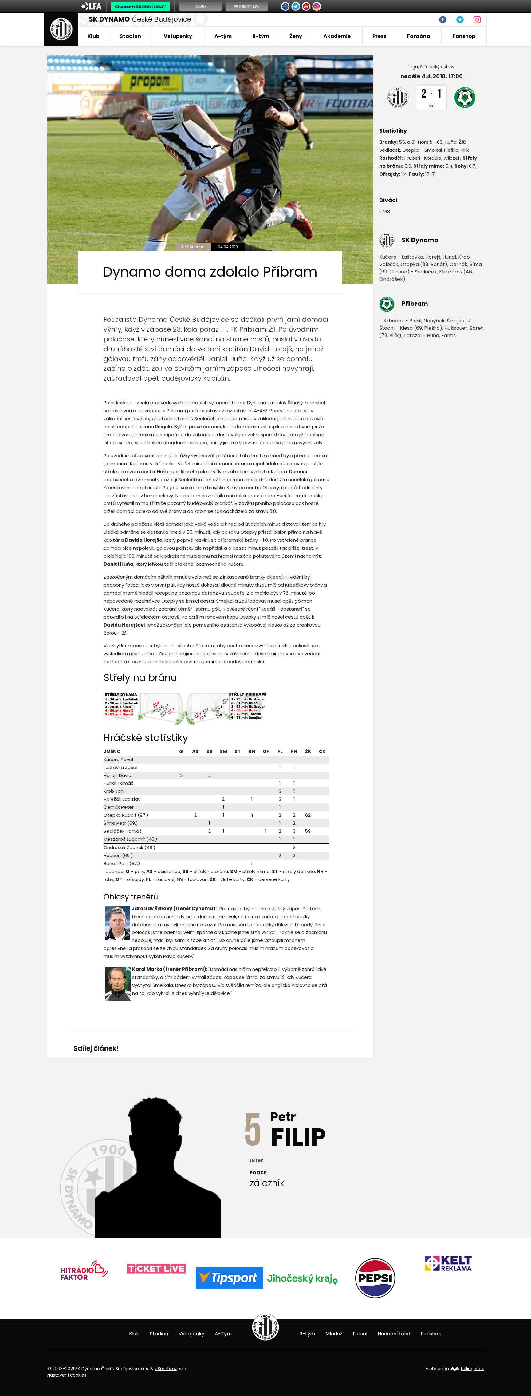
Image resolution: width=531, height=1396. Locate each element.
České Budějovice (140, 19)
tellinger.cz (472, 1369)
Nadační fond (394, 1333)
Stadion (130, 36)
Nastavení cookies (66, 1375)
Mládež (333, 1333)
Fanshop (464, 36)
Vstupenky (178, 36)
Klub (93, 36)
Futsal (360, 1333)
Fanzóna (418, 36)
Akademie (337, 36)
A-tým (223, 36)
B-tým (260, 36)
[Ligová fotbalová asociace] (91, 8)
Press (379, 36)
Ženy (295, 36)
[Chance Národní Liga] (140, 8)
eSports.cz (166, 1369)
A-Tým (223, 1333)
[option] (83, 1269)
